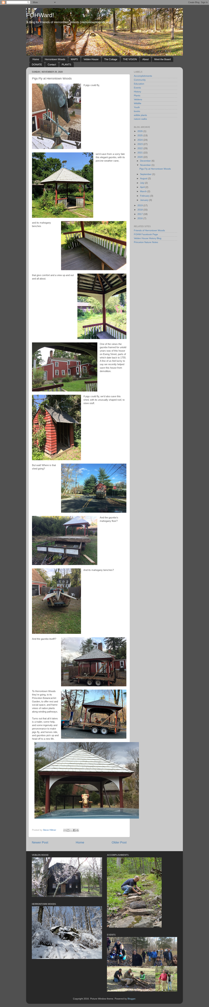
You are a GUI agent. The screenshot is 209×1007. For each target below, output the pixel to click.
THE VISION (130, 59)
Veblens (138, 99)
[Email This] (65, 830)
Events (137, 88)
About (145, 59)
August (144, 178)
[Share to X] (71, 830)
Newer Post (40, 842)
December (146, 161)
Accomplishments (143, 76)
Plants (137, 95)
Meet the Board (162, 59)
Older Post (119, 842)
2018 (140, 209)
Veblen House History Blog (147, 238)
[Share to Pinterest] (77, 830)
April (142, 187)
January (144, 200)
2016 (140, 218)
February (145, 196)
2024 (140, 140)
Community (140, 80)
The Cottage (110, 59)
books (137, 111)
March (143, 191)
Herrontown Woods (55, 59)
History (137, 91)
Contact (52, 64)
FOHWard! (40, 15)
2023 (140, 144)
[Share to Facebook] (74, 830)
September (146, 174)
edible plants (140, 115)
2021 (140, 152)
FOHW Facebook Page (146, 234)
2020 (140, 157)
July (142, 183)
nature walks (140, 119)
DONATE (37, 64)
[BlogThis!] (68, 830)
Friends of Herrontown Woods (149, 230)
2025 (140, 135)
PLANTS (66, 64)
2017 (140, 214)
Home (35, 59)
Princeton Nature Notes (146, 242)
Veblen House (91, 59)
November (146, 165)
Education (139, 84)
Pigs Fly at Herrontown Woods (155, 169)
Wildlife (137, 103)
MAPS (74, 59)
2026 (140, 131)
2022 (140, 148)
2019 (140, 205)
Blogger (131, 999)
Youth (137, 107)
